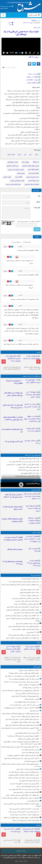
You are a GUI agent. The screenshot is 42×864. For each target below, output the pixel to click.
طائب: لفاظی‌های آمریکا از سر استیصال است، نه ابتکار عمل (22, 676)
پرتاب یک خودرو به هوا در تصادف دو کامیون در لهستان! (23, 755)
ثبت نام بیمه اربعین (32, 177)
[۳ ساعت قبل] (32, 420)
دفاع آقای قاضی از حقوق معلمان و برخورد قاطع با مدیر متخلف (21, 817)
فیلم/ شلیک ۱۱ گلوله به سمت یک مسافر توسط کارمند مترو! (21, 94)
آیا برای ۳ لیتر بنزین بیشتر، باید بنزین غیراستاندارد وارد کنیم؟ (21, 758)
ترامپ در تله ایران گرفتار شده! (30, 750)
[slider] (7, 53)
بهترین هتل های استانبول (30, 166)
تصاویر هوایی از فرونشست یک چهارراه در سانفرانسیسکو (22, 138)
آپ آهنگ (36, 162)
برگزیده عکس (36, 532)
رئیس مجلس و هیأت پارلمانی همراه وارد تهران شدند (24, 582)
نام (39, 196)
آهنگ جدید (18, 177)
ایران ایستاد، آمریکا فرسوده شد (30, 579)
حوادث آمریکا (11, 154)
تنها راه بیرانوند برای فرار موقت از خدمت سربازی (13, 507)
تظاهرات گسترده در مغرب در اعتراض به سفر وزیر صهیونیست (13, 538)
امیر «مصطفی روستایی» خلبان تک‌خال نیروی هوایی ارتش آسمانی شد (21, 585)
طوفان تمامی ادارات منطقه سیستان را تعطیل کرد (31, 658)
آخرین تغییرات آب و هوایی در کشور (29, 685)
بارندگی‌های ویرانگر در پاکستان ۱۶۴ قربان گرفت (25, 696)
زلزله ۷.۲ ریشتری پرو (33, 632)
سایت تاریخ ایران (13, 162)
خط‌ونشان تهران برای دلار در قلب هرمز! (27, 769)
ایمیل (38, 202)
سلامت (38, 825)
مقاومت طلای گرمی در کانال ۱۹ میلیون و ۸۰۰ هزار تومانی (22, 464)
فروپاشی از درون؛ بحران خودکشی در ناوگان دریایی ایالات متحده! (20, 798)
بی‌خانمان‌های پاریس (33, 483)
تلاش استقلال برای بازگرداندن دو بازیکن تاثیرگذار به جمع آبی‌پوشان (24, 619)
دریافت (34, 57)
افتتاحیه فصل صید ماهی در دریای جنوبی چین (26, 792)
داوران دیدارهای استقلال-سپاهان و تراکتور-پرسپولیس (12, 520)
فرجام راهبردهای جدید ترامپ (30, 752)
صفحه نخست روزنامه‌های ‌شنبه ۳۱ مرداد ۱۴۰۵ (12, 562)
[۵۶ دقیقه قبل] (32, 540)
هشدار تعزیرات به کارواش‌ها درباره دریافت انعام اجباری (23, 607)
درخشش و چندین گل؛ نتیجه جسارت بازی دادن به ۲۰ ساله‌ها (13, 495)
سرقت (36, 154)
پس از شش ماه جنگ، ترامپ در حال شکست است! (24, 705)
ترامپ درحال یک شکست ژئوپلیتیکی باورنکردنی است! (24, 679)
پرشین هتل (20, 173)
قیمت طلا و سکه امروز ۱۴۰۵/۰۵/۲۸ (28, 470)
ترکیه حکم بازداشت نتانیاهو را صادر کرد (12, 430)
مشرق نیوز (24, 6)
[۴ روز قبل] (11, 360)
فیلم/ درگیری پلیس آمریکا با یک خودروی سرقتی (24, 141)
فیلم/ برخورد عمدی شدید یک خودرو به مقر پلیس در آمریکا (21, 121)
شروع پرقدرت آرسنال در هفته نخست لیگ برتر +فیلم (23, 778)
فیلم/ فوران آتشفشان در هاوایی (29, 132)
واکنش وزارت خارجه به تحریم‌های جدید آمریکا (26, 820)
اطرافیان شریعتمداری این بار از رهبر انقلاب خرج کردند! (23, 736)
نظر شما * (36, 207)
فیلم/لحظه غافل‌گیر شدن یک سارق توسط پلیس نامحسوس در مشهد (21, 114)
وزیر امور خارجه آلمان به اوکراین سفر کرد (27, 693)
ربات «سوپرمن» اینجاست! (31, 761)
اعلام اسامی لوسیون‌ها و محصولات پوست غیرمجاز (32, 841)
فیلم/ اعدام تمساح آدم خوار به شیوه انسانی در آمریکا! (22, 91)
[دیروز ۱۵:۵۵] (32, 445)
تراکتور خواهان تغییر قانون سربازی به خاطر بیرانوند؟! (24, 673)
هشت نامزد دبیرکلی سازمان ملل (30, 589)
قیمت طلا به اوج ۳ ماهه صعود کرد (29, 459)
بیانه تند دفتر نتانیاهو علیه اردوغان (29, 592)
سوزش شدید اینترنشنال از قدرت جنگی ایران (26, 613)
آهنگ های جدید (34, 173)
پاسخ (5, 246)
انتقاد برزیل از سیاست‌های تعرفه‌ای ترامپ (27, 733)
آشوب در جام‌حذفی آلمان (31, 699)
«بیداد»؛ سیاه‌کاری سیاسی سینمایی (29, 670)
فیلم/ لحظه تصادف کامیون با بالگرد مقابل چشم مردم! (23, 135)
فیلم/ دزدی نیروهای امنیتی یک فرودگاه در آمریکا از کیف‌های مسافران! (22, 128)
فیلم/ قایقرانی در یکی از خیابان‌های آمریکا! (26, 110)
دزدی (30, 154)
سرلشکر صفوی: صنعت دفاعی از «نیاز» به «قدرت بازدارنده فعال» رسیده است (21, 765)
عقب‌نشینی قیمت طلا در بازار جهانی (29, 467)
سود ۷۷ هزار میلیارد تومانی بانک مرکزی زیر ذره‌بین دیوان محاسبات (20, 747)
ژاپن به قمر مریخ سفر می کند (14, 441)
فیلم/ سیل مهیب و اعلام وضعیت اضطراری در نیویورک (23, 97)
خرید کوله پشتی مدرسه (13, 184)
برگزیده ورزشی (36, 490)
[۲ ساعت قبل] (32, 396)
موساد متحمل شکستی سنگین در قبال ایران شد (25, 629)
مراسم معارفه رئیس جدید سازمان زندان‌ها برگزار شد (24, 772)
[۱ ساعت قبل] (32, 510)
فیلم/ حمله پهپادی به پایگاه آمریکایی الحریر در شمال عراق (21, 144)
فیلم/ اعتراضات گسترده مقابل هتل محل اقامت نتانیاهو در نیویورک (22, 106)
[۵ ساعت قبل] (30, 833)
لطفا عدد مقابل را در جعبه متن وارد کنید (28, 222)
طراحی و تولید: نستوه (21, 861)
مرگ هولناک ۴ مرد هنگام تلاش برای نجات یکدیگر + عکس (13, 394)
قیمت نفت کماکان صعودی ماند (30, 473)
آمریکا (19, 154)
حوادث (38, 643)
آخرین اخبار (36, 667)
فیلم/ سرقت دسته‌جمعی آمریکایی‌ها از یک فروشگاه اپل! (21, 33)
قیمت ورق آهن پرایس (17, 180)
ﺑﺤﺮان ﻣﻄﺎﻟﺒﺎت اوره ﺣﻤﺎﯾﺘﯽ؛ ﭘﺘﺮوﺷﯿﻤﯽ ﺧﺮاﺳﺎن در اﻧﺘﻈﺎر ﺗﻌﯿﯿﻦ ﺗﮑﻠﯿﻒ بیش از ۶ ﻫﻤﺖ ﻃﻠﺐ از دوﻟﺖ (22, 743)
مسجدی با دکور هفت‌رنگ (15, 549)
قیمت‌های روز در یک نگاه (32, 455)
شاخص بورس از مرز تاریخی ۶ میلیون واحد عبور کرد (24, 784)
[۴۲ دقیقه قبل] (32, 384)
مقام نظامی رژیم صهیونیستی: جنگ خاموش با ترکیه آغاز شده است (20, 690)
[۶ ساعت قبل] (11, 833)
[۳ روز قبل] (30, 360)
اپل (25, 154)
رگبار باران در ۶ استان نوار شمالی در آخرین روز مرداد (13, 406)
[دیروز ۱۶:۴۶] (32, 432)
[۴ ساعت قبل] (32, 565)
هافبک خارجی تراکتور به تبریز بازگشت (28, 739)
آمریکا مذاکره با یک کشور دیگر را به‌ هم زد (27, 601)
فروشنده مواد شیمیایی (32, 184)
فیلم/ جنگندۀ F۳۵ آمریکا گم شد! (28, 118)
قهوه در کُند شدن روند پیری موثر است (12, 841)
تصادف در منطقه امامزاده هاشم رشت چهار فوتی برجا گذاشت (13, 418)
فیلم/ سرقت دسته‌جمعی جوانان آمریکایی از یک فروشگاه (22, 99)
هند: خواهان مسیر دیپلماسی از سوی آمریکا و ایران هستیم (22, 615)
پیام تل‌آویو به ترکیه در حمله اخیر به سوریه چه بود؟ (24, 815)
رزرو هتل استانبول (12, 166)
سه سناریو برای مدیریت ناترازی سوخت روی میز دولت (23, 812)
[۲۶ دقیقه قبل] (32, 498)
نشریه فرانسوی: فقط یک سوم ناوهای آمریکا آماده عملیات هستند (20, 713)
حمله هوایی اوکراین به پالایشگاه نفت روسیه (26, 604)
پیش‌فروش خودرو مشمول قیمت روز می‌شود (32, 368)
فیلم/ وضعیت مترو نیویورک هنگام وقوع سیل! (25, 102)
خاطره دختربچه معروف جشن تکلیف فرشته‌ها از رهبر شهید (22, 725)
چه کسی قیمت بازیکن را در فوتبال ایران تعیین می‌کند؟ (23, 635)
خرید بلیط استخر (33, 180)
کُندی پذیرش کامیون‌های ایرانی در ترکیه (27, 786)
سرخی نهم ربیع (34, 711)
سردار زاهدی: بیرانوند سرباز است (29, 595)
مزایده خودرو (7, 177)
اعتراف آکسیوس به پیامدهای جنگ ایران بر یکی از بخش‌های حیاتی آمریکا (21, 729)
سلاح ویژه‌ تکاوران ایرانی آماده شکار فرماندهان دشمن (23, 626)
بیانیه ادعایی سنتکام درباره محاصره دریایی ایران (25, 598)
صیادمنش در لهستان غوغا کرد (30, 687)
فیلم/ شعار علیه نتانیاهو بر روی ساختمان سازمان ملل (23, 124)
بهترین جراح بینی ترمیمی (16, 169)
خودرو (38, 352)
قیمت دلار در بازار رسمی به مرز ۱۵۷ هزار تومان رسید (24, 461)
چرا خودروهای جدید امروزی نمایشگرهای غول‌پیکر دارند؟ (12, 368)
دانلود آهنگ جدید (33, 169)
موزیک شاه (25, 162)
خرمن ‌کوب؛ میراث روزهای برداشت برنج (27, 623)
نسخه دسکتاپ (21, 851)
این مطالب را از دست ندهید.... (30, 376)
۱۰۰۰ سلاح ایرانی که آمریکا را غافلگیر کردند (14, 382)
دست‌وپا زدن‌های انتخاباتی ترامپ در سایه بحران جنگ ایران (22, 719)
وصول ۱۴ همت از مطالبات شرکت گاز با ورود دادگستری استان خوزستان (22, 805)
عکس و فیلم (33, 15)
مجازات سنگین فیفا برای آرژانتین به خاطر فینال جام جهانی (22, 610)
